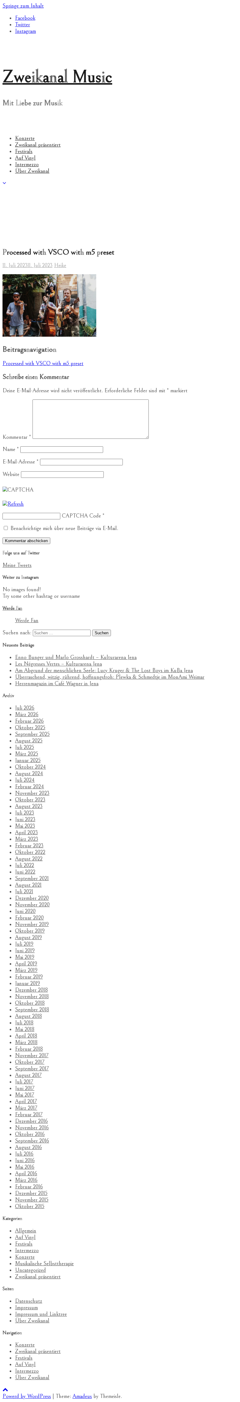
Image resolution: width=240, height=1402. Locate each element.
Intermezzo (27, 164)
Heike (60, 265)
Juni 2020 (25, 911)
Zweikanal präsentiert (38, 144)
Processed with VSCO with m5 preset (42, 363)
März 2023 (26, 839)
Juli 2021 (24, 891)
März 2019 (26, 970)
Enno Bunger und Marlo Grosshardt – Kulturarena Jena (76, 657)
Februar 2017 (28, 1114)
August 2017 (28, 1075)
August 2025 (28, 740)
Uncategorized (30, 1270)
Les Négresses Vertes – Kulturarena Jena (58, 664)
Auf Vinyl (25, 158)
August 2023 (28, 806)
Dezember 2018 (31, 990)
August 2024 (29, 773)
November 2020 (32, 904)
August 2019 (28, 937)
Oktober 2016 (30, 1134)
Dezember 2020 (32, 898)
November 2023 (32, 793)
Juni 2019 (25, 950)
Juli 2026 (24, 708)
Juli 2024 (25, 780)
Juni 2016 (25, 1160)
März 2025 (26, 754)
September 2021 (32, 878)
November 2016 (32, 1127)
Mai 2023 (25, 826)
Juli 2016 (24, 1154)
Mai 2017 (24, 1095)
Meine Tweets (17, 565)
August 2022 (28, 858)
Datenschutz (28, 1301)
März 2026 (26, 714)
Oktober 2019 (30, 931)
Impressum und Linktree (41, 1314)
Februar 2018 (29, 1049)
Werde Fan (12, 608)
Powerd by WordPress (26, 1396)
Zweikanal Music (57, 77)
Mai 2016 (24, 1167)
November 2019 (32, 924)
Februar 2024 (29, 786)
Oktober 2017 (29, 1062)
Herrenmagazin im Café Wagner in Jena (56, 683)
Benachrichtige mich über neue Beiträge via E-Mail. (64, 528)
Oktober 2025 (30, 727)
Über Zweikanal (32, 171)
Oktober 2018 (30, 1003)
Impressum (26, 1307)
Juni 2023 (25, 819)
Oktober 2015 (29, 1206)
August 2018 (28, 1016)
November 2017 (31, 1055)
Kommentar (16, 437)
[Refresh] (13, 504)
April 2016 (26, 1173)
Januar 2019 (27, 983)
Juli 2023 (24, 813)
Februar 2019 (29, 976)
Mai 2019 (24, 957)
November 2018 (32, 996)
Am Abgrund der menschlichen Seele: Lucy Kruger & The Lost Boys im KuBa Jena (104, 670)
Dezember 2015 (31, 1193)
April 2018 (26, 1036)
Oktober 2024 (30, 767)
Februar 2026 (29, 721)
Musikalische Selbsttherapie (44, 1263)
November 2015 (31, 1199)
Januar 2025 (28, 760)
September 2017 (32, 1068)
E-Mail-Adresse (20, 461)
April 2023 (26, 832)
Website (10, 474)
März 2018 (26, 1042)
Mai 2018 (24, 1029)
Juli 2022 (24, 865)
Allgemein (25, 1230)
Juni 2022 (25, 872)
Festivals (23, 151)
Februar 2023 (29, 845)
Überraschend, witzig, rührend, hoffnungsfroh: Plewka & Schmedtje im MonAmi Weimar (109, 677)
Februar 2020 (29, 917)
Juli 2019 (24, 944)
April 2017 (26, 1101)
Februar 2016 (29, 1186)
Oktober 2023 (30, 799)
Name (10, 449)
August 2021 (28, 885)
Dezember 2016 (31, 1121)
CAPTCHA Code (81, 516)
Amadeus (82, 1396)
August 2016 (28, 1147)
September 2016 (32, 1140)
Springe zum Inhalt (23, 5)
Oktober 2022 (30, 852)
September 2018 (32, 1009)
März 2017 (26, 1108)
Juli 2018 (24, 1022)
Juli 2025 (24, 747)
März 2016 (26, 1180)
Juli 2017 (24, 1081)
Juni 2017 (24, 1088)
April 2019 (26, 963)
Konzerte (25, 138)
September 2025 (32, 734)
